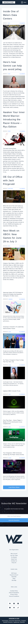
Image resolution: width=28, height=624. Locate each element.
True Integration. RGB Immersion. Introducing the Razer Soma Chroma (13, 453)
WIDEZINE (9, 2)
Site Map (14, 580)
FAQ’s (14, 578)
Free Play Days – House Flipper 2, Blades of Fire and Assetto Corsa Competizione (13, 422)
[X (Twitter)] (18, 603)
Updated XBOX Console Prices (11, 391)
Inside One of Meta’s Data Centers (11, 15)
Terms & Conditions (14, 596)
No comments (22, 23)
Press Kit (14, 562)
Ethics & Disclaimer (14, 592)
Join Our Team (14, 555)
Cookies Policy (14, 591)
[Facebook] (9, 603)
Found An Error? (14, 575)
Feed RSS (14, 576)
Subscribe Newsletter (14, 520)
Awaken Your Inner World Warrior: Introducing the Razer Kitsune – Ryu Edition (14, 119)
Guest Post (14, 559)
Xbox (10, 394)
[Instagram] (9, 607)
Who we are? (14, 553)
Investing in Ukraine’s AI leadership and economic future (13, 327)
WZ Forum (14, 573)
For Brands (14, 557)
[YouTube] (13, 603)
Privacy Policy (14, 594)
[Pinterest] (13, 607)
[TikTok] (18, 607)
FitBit (9, 73)
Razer (10, 457)
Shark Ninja (10, 188)
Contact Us (14, 561)
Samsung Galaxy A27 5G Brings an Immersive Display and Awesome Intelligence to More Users (13, 294)
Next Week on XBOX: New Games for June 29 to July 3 (12, 236)
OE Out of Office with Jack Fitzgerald (12, 180)
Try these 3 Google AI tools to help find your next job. (13, 360)
